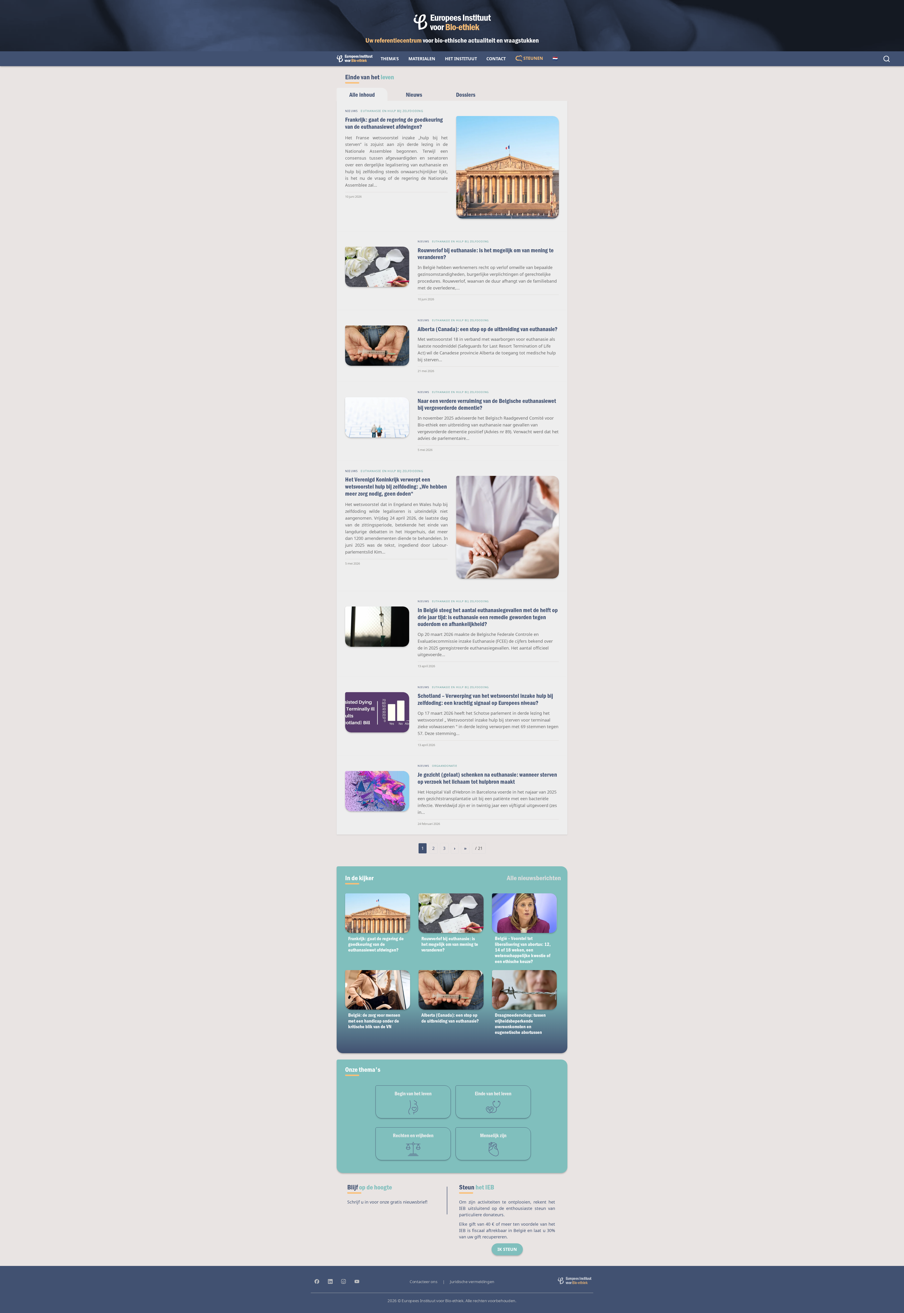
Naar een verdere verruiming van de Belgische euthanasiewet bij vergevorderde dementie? (487, 404)
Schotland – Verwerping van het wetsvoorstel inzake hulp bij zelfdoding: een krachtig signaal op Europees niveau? (485, 699)
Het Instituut (461, 58)
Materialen (421, 58)
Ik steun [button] (507, 1249)
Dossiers (465, 94)
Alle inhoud (362, 94)
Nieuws (414, 94)
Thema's (390, 58)
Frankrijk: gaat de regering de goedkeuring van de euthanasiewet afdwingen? (394, 123)
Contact (496, 58)
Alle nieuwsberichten (534, 877)
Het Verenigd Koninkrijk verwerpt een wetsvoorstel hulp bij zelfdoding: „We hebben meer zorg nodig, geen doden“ (396, 486)
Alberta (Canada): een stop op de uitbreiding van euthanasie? (487, 329)
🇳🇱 (555, 58)
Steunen (532, 58)
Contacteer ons (423, 1281)
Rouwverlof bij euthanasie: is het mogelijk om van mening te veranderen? (486, 253)
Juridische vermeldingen (472, 1281)
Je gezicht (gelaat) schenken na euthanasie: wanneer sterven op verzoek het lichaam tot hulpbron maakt (487, 778)
